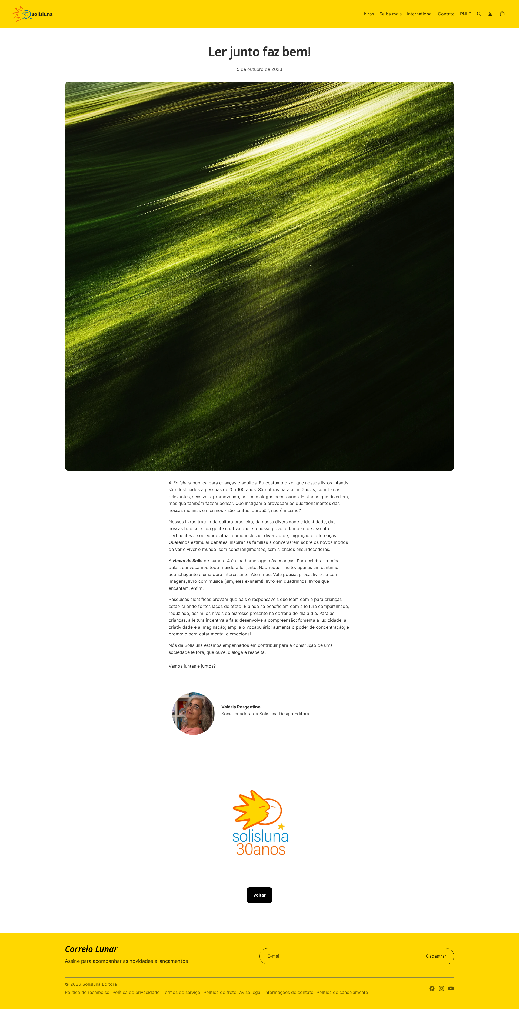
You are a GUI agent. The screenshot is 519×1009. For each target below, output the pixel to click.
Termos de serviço (181, 992)
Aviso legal (250, 992)
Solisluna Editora (99, 984)
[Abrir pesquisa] (479, 14)
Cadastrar (436, 956)
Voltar (259, 895)
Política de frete (220, 992)
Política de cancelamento (342, 992)
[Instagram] (441, 988)
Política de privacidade (135, 992)
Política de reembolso (87, 992)
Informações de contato (289, 992)
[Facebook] (432, 988)
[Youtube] (451, 988)
